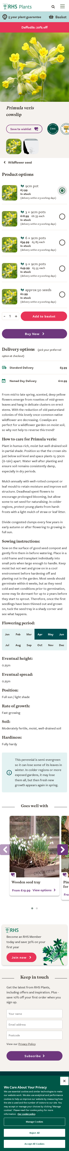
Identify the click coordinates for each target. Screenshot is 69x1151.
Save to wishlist (20, 129)
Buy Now (32, 333)
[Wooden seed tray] (34, 846)
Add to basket (44, 316)
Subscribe (33, 1055)
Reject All (34, 1132)
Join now (19, 957)
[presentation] (62, 849)
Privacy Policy (27, 1044)
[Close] (64, 1081)
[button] (32, 908)
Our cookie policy (26, 1114)
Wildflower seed (20, 162)
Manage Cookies (34, 1121)
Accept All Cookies (34, 1143)
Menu (62, 6)
